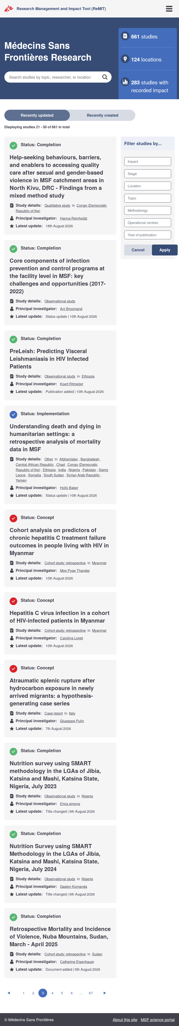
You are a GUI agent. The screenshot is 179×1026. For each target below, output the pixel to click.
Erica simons (70, 803)
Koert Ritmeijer (71, 383)
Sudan (97, 954)
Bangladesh (90, 459)
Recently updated (37, 115)
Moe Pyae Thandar (75, 570)
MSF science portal (158, 1019)
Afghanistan (68, 459)
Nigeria (74, 469)
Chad (60, 464)
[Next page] (104, 993)
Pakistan (89, 469)
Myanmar (99, 562)
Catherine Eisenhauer (77, 961)
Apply (164, 250)
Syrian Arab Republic (83, 474)
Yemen (21, 480)
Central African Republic (35, 464)
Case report (54, 713)
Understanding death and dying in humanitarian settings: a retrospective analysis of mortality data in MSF (55, 437)
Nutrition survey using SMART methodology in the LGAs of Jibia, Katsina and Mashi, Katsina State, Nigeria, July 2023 (55, 774)
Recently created (102, 115)
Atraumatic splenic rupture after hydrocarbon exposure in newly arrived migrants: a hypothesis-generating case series (52, 691)
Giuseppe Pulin (72, 720)
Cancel (138, 250)
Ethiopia (88, 376)
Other (49, 459)
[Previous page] (8, 993)
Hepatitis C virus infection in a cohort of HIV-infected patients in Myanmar (60, 616)
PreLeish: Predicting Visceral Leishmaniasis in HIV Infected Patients (49, 358)
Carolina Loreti (71, 638)
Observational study (60, 301)
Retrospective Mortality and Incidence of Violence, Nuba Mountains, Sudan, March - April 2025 (60, 936)
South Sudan (54, 474)
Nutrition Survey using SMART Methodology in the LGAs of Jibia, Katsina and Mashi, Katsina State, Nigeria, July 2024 (55, 857)
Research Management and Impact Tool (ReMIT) (61, 8)
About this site (125, 1019)
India (62, 469)
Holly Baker (69, 487)
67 (91, 992)
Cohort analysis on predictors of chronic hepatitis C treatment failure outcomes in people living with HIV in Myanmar (59, 541)
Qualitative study (57, 205)
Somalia (34, 474)
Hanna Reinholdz (73, 218)
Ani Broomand (71, 308)
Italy (72, 713)
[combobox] (147, 161)
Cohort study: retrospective (65, 562)
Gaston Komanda (73, 886)
